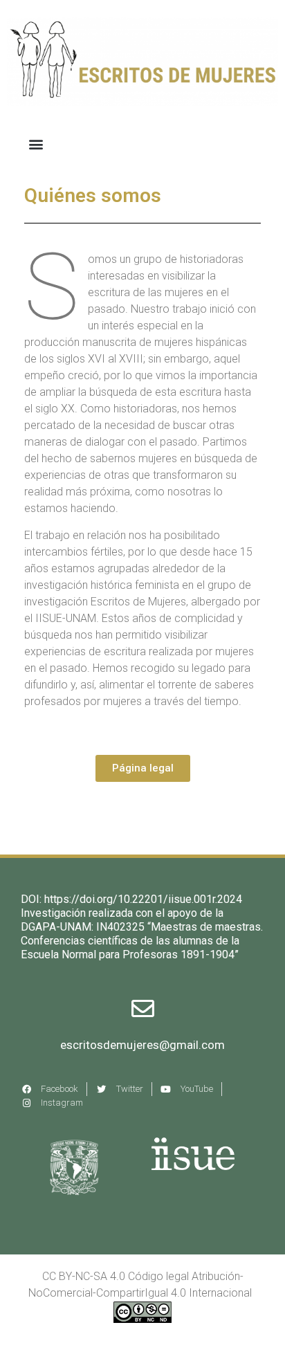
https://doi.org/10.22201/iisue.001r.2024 (143, 899)
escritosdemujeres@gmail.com (142, 1045)
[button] (35, 143)
